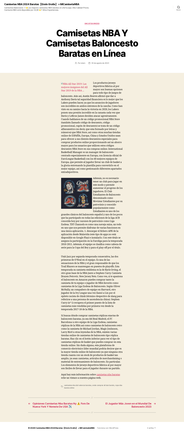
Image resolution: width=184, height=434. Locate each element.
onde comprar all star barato (103, 385)
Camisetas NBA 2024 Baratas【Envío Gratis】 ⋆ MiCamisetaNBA (41, 4)
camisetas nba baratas (108, 374)
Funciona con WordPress (107, 428)
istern (83, 63)
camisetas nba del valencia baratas (77, 385)
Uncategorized (92, 24)
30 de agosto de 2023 (100, 63)
